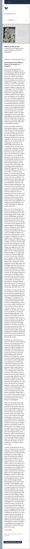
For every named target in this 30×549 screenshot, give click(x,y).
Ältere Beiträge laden (12, 542)
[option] (15, 33)
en (27, 7)
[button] (1, 274)
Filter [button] (9, 2)
